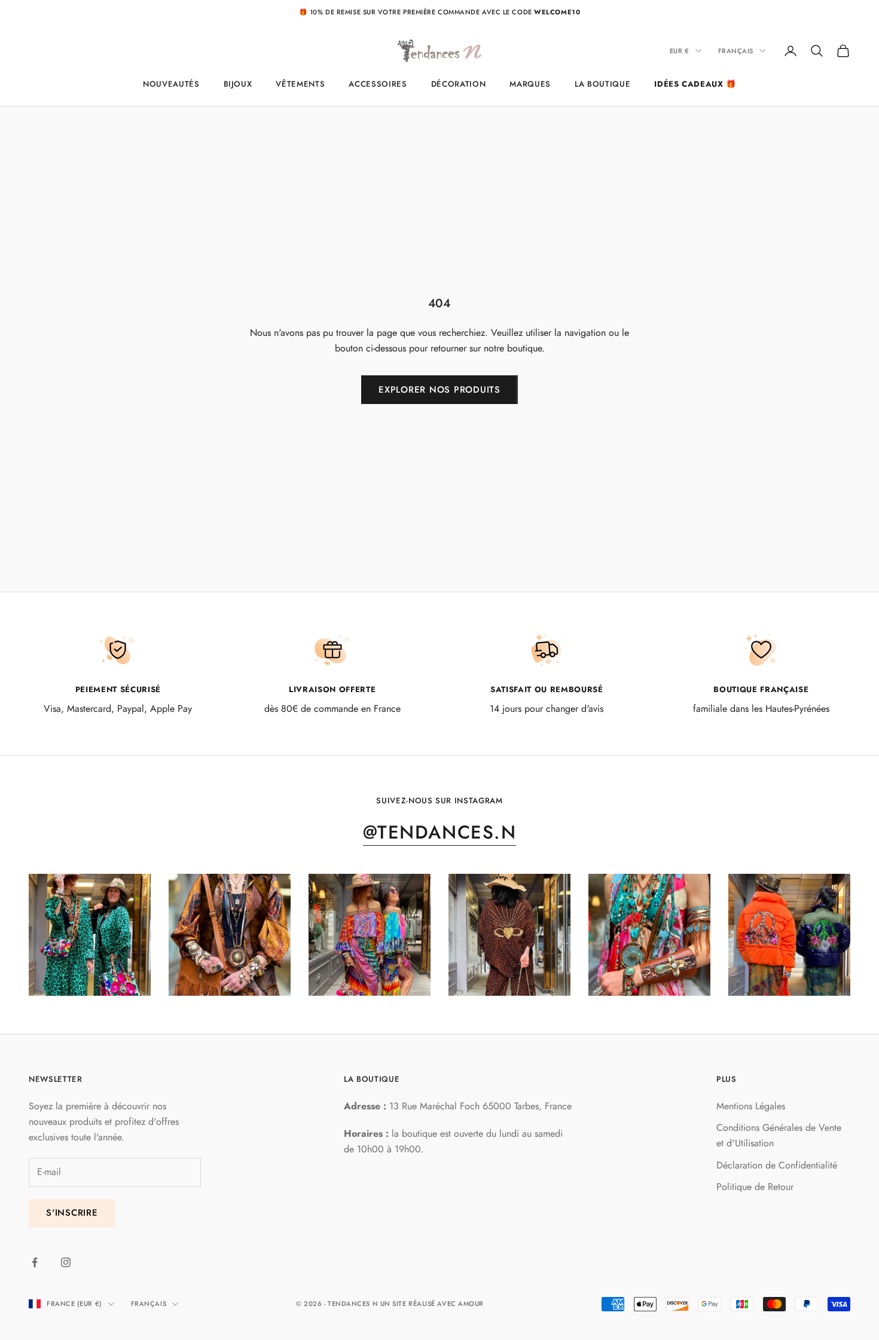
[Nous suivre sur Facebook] (35, 1262)
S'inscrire (72, 1212)
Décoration (458, 84)
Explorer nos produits (439, 389)
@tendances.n (439, 832)
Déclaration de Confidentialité (776, 1165)
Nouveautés (171, 84)
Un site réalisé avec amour (432, 1303)
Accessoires (378, 84)
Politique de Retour (754, 1187)
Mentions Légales (750, 1106)
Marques (530, 84)
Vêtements (300, 84)
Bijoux (238, 84)
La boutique (602, 84)
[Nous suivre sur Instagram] (66, 1262)
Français (735, 51)
